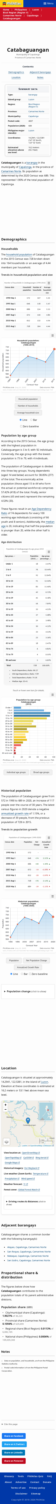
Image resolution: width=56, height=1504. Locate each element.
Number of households (28, 406)
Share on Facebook (13, 1436)
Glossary (9, 1476)
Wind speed (27, 1178)
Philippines (21, 9)
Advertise (21, 1482)
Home (6, 9)
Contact (34, 1482)
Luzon (35, 9)
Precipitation (11, 1178)
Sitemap (35, 1493)
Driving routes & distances (23, 1201)
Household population (28, 399)
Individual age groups (16, 772)
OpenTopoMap (12, 1157)
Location (16, 77)
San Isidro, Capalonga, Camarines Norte (28, 1260)
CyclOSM (27, 1157)
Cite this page (11, 1424)
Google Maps (11, 1162)
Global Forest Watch (28, 1189)
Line (24, 420)
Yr (24, 1184)
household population (19, 254)
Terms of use (18, 1487)
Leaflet (24, 1145)
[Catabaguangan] (28, 1120)
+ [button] (6, 1105)
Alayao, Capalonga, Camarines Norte (26, 1247)
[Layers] (6, 1141)
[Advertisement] (28, 32)
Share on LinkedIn (13, 1452)
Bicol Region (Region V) (15, 12)
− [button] (6, 1109)
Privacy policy (37, 1487)
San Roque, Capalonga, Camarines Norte (29, 1251)
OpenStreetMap (30, 1152)
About (8, 1482)
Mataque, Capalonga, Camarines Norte (28, 1255)
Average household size (28, 413)
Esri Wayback (30, 1168)
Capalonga (32, 15)
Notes (40, 77)
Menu (50, 3)
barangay (32, 94)
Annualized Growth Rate (28, 967)
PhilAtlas (14, 4)
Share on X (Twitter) (14, 1444)
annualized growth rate (15, 813)
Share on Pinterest (13, 1461)
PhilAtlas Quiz (35, 1476)
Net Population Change (36, 960)
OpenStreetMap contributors (41, 1145)
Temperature (39, 1173)
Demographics (16, 72)
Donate (47, 1482)
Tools (21, 1476)
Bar (35, 420)
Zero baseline (30, 426)
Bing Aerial (41, 1157)
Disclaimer (21, 1493)
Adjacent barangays (40, 72)
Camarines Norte (12, 15)
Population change (18, 991)
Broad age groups (41, 772)
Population (14, 960)
